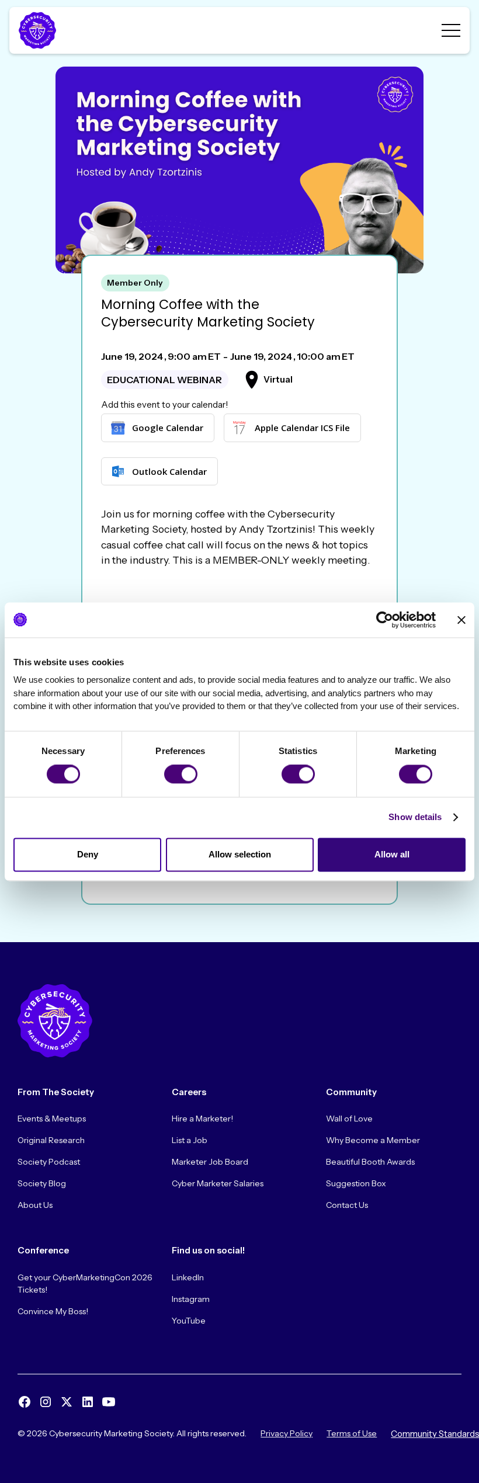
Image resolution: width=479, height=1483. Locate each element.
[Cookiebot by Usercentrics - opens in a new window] (385, 619)
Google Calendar (167, 427)
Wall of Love (349, 1118)
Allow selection (240, 854)
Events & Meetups (52, 1118)
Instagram (191, 1299)
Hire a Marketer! (202, 1118)
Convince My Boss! (53, 1311)
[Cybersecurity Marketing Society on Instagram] (46, 1402)
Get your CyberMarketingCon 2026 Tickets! (85, 1283)
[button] (451, 30)
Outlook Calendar (169, 471)
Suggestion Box (356, 1183)
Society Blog (42, 1183)
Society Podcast (49, 1161)
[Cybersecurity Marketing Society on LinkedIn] (88, 1402)
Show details (415, 817)
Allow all (391, 854)
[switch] (180, 774)
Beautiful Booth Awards (370, 1161)
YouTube (189, 1320)
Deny (87, 854)
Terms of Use (352, 1433)
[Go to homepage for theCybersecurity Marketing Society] (55, 1020)
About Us (35, 1205)
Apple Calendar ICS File (302, 427)
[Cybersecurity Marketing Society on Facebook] (25, 1402)
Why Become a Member (373, 1140)
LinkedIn (188, 1277)
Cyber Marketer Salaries (217, 1183)
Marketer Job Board (210, 1161)
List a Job (189, 1140)
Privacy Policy (287, 1433)
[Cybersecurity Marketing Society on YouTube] (109, 1402)
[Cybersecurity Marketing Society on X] (67, 1402)
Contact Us (347, 1205)
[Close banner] (461, 620)
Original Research (51, 1140)
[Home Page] (40, 30)
